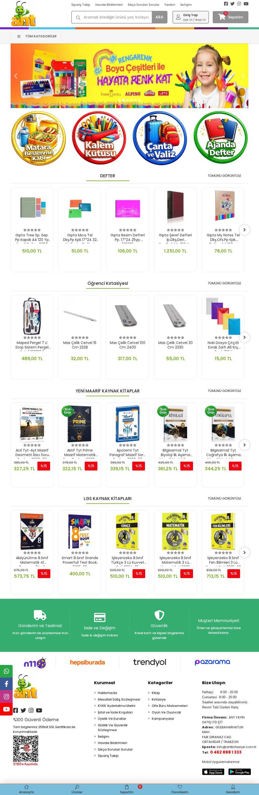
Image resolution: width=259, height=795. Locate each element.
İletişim (186, 5)
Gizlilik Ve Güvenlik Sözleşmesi (113, 728)
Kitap (156, 692)
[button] (16, 75)
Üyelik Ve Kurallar (112, 718)
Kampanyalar (163, 718)
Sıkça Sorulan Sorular (143, 5)
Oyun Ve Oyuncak (166, 712)
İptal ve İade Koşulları (115, 712)
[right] (244, 229)
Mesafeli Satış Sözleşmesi (119, 699)
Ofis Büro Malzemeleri (170, 705)
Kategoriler (160, 683)
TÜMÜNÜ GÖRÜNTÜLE (224, 175)
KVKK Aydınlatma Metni (116, 705)
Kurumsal (104, 683)
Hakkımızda (107, 692)
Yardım (169, 5)
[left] (10, 229)
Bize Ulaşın (213, 683)
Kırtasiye (159, 699)
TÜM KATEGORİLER (41, 36)
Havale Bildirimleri (109, 5)
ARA (159, 17)
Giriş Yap (190, 15)
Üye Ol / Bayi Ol (194, 20)
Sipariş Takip (80, 5)
